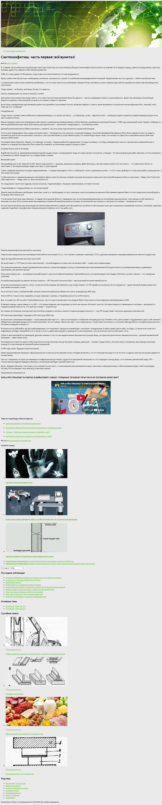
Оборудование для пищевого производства (24, 734)
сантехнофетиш (24, 440)
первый (14, 440)
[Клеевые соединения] (36, 685)
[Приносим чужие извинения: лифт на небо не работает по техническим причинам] (36, 514)
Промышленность (13, 649)
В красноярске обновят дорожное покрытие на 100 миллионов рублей (35, 587)
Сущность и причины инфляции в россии (23, 580)
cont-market (12, 63)
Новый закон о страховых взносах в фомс (23, 585)
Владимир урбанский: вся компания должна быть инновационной (33, 428)
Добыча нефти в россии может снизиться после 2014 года (30, 589)
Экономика (10, 797)
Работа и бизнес (12, 795)
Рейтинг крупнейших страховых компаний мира (26, 596)
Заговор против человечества (19, 482)
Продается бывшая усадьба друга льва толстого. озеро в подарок (33, 577)
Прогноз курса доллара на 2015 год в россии (24, 592)
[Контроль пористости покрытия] (36, 765)
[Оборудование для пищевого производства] (36, 725)
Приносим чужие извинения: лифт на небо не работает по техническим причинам (41, 519)
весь (9, 440)
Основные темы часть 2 (16, 608)
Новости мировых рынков (17, 788)
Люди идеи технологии (15, 51)
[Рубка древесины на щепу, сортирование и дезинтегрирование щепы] (36, 645)
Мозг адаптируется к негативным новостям (24, 594)
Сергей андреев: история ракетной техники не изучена (29, 556)
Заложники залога (13, 582)
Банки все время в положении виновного (23, 423)
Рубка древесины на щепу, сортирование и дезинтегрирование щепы (35, 654)
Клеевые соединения (14, 694)
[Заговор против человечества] (36, 477)
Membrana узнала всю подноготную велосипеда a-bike (29, 436)
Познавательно (12, 790)
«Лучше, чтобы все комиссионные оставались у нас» (28, 432)
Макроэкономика (13, 786)
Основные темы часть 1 (16, 606)
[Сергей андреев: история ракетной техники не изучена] (36, 551)
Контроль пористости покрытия (20, 774)
